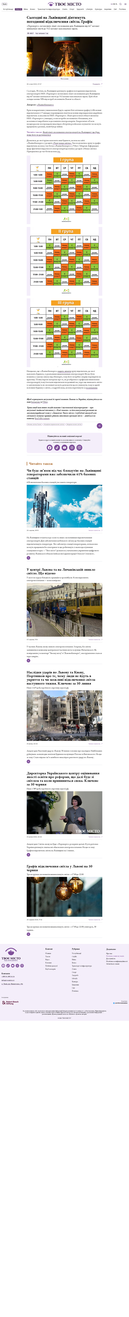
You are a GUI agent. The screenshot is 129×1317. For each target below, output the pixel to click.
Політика (122, 9)
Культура (98, 9)
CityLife (19, 9)
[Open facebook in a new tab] (50, 448)
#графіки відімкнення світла (54, 424)
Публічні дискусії (51, 966)
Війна (26, 9)
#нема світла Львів (34, 424)
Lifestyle (89, 9)
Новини (48, 953)
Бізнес (32, 9)
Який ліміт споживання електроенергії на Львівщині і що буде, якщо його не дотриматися (63, 133)
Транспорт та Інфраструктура (49, 9)
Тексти (47, 957)
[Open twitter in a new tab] (79, 448)
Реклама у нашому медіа (115, 956)
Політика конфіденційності (116, 961)
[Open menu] (125, 4)
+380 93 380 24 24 (8, 976)
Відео (47, 960)
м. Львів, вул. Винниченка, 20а (12, 984)
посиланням (91, 387)
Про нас (109, 953)
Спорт (72, 9)
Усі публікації (8, 9)
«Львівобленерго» (45, 104)
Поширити (96, 84)
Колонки (48, 963)
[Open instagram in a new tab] (72, 448)
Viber (45, 401)
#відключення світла (74, 424)
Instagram (35, 401)
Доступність (110, 958)
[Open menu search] (120, 4)
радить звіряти (64, 371)
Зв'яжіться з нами (112, 964)
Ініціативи (107, 9)
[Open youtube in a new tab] (65, 448)
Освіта (64, 9)
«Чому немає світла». (62, 143)
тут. (58, 151)
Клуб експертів (50, 969)
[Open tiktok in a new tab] (57, 448)
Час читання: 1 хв (41, 33)
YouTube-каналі (42, 418)
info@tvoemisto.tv (8, 980)
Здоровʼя (80, 9)
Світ (115, 9)
